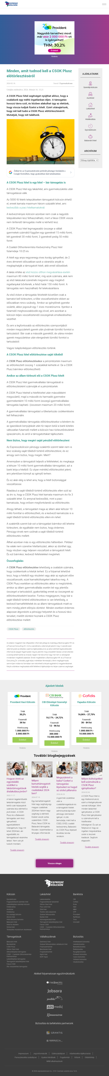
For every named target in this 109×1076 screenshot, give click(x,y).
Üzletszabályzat (58, 1053)
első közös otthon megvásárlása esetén (48, 272)
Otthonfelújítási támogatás (16, 952)
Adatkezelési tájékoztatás (80, 1053)
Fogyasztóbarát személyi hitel (17, 902)
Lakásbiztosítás (78, 944)
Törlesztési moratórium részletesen (19, 929)
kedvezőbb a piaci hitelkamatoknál (26, 207)
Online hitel (11, 927)
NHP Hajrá (44, 957)
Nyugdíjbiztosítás (79, 952)
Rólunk (77, 1057)
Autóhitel (90, 98)
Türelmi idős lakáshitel (48, 912)
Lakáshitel (90, 108)
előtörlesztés (29, 629)
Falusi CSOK (44, 924)
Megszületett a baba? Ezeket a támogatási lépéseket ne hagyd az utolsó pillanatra (66, 784)
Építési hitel (44, 917)
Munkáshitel (11, 944)
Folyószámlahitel (46, 947)
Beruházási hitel (45, 949)
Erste (75, 904)
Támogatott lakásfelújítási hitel (51, 922)
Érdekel (22, 739)
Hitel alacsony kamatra (15, 919)
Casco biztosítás (79, 957)
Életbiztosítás (78, 949)
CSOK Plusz (13, 629)
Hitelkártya (10, 912)
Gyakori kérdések (48, 1057)
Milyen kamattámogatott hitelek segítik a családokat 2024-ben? (41, 787)
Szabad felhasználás (47, 914)
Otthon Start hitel (46, 904)
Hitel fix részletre (12, 924)
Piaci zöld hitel (45, 907)
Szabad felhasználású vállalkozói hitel (53, 944)
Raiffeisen (76, 917)
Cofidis (75, 902)
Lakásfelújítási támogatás (16, 959)
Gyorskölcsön (90, 130)
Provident (76, 914)
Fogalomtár (65, 1057)
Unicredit (76, 922)
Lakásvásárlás (45, 899)
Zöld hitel (43, 909)
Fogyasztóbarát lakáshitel (49, 902)
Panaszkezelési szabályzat (26, 1057)
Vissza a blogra (54, 863)
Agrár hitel (43, 954)
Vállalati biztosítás (80, 959)
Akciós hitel (11, 917)
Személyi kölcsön (90, 87)
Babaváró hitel (90, 140)
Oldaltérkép (89, 1057)
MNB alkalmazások (54, 1061)
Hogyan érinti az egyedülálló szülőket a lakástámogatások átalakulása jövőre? (17, 785)
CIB (74, 899)
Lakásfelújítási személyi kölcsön (18, 904)
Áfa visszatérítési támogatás (17, 966)
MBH (75, 909)
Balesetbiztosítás (79, 947)
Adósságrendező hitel (47, 919)
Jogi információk (40, 1053)
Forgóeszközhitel (46, 952)
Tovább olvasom (17, 850)
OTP (74, 912)
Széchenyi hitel (45, 942)
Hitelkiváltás (90, 119)
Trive (75, 919)
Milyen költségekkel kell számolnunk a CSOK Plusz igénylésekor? (91, 783)
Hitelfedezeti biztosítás (81, 942)
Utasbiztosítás (78, 962)
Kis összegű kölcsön (14, 914)
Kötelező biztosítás (80, 954)
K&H (74, 907)
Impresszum (23, 1053)
